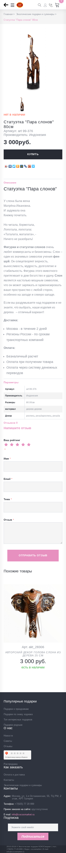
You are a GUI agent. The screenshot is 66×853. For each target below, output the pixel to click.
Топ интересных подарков (18, 719)
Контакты (9, 780)
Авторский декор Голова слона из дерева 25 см (33, 654)
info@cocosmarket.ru (23, 814)
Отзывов (11, 422)
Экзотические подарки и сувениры (23, 785)
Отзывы (8, 746)
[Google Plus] (29, 165)
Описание (10, 182)
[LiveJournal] (25, 165)
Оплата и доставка (14, 774)
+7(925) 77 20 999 (24, 804)
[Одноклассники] (18, 165)
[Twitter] (14, 165)
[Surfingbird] (33, 165)
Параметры (11, 382)
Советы (8, 741)
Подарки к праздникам (16, 709)
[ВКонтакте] (10, 165)
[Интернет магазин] (19, 6)
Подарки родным (13, 724)
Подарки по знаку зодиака (18, 714)
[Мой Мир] (22, 165)
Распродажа (10, 764)
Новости (8, 735)
